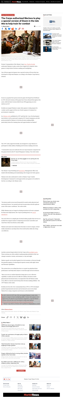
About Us (49, 385)
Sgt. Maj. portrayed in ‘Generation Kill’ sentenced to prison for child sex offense (52, 220)
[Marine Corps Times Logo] (16, 1)
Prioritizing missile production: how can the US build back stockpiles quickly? (57, 35)
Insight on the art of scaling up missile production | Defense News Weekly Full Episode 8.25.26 (52, 29)
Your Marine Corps (8, 15)
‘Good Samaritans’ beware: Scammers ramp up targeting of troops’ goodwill (13, 344)
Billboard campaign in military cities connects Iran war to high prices (52, 208)
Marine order (7, 116)
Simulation (22, 170)
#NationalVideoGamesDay (9, 302)
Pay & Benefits (25, 1)
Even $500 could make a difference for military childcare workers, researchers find (12, 362)
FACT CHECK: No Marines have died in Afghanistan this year (52, 226)
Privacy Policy (6, 385)
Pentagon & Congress (40, 1)
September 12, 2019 (34, 303)
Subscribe (20, 385)
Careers (48, 387)
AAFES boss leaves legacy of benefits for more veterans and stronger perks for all (13, 325)
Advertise (34, 385)
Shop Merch (20, 390)
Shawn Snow (6, 26)
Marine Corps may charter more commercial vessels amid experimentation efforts (51, 202)
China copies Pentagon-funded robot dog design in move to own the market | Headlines (56, 42)
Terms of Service (6, 387)
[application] (52, 21)
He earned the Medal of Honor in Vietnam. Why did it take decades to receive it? (52, 214)
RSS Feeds (20, 388)
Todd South (14, 165)
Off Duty (48, 1)
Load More (21, 371)
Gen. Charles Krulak (29, 64)
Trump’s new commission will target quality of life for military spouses (14, 335)
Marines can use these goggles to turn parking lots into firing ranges (25, 159)
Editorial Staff (35, 390)
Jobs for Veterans (50, 388)
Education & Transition (55, 1)
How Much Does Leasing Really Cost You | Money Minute (56, 48)
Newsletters (20, 387)
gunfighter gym (33, 252)
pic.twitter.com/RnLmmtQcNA (25, 302)
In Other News (5, 322)
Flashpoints (31, 1)
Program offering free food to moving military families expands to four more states (14, 354)
